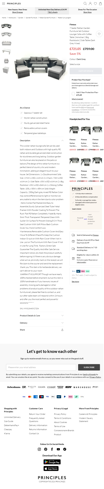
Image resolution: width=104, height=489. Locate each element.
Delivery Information (38, 425)
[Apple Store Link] (52, 468)
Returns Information (38, 429)
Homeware (12, 18)
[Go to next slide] (64, 62)
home (4, 18)
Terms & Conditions (62, 418)
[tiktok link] (64, 449)
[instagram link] (39, 449)
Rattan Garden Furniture (47, 18)
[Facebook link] (52, 449)
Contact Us (34, 433)
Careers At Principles (88, 414)
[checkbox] (86, 93)
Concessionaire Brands (64, 430)
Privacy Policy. (95, 377)
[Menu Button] (3, 3)
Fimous (73, 24)
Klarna (7, 433)
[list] (40, 62)
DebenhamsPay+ (11, 425)
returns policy (81, 262)
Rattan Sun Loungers (64, 18)
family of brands (89, 374)
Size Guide (8, 421)
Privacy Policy (60, 414)
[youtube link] (58, 449)
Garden (20, 18)
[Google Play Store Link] (52, 461)
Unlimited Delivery (12, 417)
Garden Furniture (31, 18)
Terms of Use (59, 426)
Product (57, 434)
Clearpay (8, 429)
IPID (82, 107)
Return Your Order (37, 414)
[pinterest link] (45, 449)
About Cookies (60, 422)
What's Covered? (77, 99)
